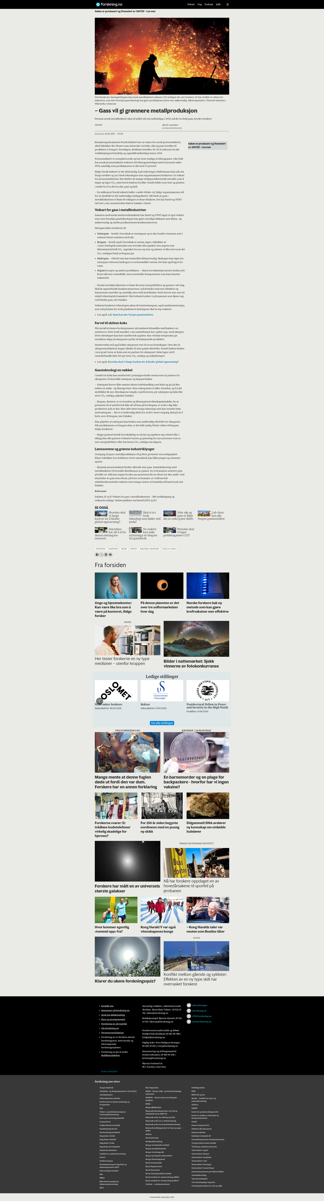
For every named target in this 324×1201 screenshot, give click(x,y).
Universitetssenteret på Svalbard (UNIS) (207, 1172)
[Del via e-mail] (110, 555)
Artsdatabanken (106, 1095)
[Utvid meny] (228, 4)
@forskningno (199, 1005)
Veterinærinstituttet (199, 1179)
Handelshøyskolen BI (108, 1129)
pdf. (154, 500)
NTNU (148, 1104)
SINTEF (194, 1108)
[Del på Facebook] (97, 555)
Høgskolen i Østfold (108, 1139)
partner (100, 549)
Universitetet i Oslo (199, 1161)
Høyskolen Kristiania (108, 1150)
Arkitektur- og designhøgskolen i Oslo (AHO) (118, 1091)
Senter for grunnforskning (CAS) (204, 1112)
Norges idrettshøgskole (155, 1159)
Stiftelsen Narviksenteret (201, 1129)
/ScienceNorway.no (201, 1021)
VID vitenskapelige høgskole (203, 1182)
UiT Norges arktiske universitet (204, 1147)
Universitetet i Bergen (200, 1154)
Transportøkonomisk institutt (203, 1143)
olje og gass (169, 549)
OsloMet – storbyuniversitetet (158, 1184)
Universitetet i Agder (199, 1150)
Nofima (148, 1134)
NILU (102, 1188)
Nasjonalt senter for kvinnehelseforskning (163, 1124)
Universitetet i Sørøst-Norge (202, 1168)
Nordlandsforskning (154, 1141)
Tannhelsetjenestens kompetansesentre (207, 1139)
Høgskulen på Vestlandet (110, 1147)
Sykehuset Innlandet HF (201, 1136)
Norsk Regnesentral (154, 1166)
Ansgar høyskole (106, 1088)
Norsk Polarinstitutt (154, 1163)
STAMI (194, 1122)
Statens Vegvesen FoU (200, 1125)
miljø (124, 549)
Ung (199, 4)
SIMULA (194, 1105)
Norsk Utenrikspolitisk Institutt (158, 1174)
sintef (133, 549)
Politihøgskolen (198, 1088)
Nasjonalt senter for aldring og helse (160, 1117)
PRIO (193, 1091)
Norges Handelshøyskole (156, 1149)
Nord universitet (152, 1138)
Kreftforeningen (106, 1161)
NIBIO (102, 1178)
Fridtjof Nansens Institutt (110, 1125)
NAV (101, 1174)
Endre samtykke (109, 1071)
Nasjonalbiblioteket (153, 1107)
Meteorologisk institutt (109, 1171)
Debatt (191, 4)
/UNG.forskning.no (202, 1016)
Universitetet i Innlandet (201, 1157)
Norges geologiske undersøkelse (159, 1156)
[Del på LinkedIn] (106, 555)
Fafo (101, 1108)
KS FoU (102, 1157)
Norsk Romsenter (153, 1170)
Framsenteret (105, 1122)
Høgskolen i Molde (107, 1136)
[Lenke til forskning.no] (138, 3)
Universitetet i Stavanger (201, 1164)
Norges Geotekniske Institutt (157, 1145)
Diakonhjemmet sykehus (110, 1098)
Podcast (209, 4)
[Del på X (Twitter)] (101, 555)
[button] (99, 701)
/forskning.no (199, 1010)
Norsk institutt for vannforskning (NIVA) (162, 1181)
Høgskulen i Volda (107, 1143)
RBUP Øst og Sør (198, 1095)
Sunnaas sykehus (198, 1132)
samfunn (113, 549)
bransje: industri (149, 549)
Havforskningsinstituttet (110, 1132)
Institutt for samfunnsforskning (113, 1154)
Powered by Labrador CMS (162, 1197)
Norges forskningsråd (155, 1152)
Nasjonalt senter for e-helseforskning (161, 1121)
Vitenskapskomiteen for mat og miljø (206, 1186)
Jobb (218, 4)
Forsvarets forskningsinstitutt (112, 1118)
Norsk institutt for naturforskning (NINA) (162, 1177)
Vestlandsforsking (199, 1175)
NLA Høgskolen (152, 1088)
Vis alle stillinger (162, 723)
